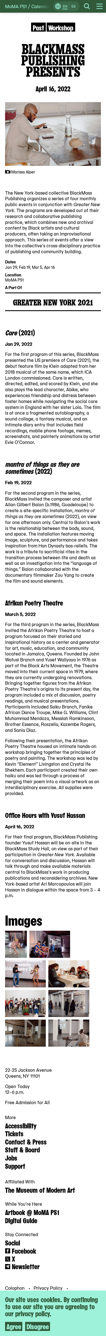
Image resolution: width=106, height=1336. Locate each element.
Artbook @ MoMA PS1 (32, 1212)
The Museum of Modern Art (40, 1190)
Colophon (15, 1287)
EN (65, 6)
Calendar (40, 6)
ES (73, 6)
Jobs (11, 1157)
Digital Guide (21, 1220)
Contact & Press (26, 1141)
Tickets (14, 1133)
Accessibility (20, 1125)
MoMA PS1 (16, 6)
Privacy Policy (49, 1287)
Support (15, 1166)
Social (12, 1242)
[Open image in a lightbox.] (16, 944)
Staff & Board (22, 1149)
